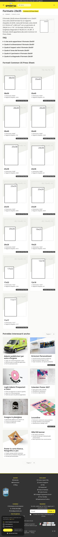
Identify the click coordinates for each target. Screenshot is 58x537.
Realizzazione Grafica (43, 499)
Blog (16, 485)
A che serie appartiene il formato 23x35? (19, 41)
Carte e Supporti (43, 482)
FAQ (43, 485)
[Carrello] (54, 5)
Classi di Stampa (43, 489)
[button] (3, 522)
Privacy (32, 532)
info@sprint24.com (16, 511)
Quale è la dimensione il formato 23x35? (19, 44)
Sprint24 (11, 5)
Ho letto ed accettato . (43, 515)
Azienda (16, 480)
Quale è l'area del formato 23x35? (16, 50)
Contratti (25, 531)
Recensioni (16, 482)
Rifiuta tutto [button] (18, 530)
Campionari (43, 487)
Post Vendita (43, 497)
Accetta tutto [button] (8, 530)
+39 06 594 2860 (16, 508)
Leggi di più (11, 519)
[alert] (13, 526)
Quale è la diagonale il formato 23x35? (18, 56)
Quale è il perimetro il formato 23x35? (18, 53)
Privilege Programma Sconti (43, 494)
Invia (50, 511)
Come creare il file (43, 480)
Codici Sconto (43, 492)
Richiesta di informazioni (16, 506)
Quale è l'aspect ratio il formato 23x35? (18, 47)
